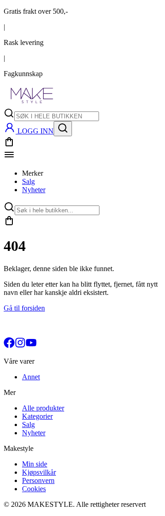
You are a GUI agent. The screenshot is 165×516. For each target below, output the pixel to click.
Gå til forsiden (24, 308)
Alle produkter (43, 408)
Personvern (38, 480)
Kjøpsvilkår (39, 472)
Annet (31, 377)
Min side (34, 464)
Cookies (34, 489)
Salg (28, 181)
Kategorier (37, 416)
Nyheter (33, 190)
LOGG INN (35, 131)
